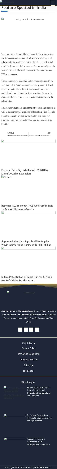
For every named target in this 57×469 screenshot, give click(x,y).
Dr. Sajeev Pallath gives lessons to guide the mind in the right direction (39, 418)
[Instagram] (37, 330)
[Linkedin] (31, 330)
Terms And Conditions (28, 354)
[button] (53, 3)
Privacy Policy (29, 348)
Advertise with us (28, 359)
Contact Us (28, 371)
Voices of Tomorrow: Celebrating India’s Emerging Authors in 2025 (38, 441)
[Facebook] (20, 330)
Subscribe (28, 365)
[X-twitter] (26, 330)
